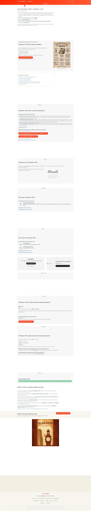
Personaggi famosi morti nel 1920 (24, 250)
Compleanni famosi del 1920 (55, 381)
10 (32, 5)
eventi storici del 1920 (28, 408)
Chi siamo (42, 500)
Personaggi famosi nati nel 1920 (24, 207)
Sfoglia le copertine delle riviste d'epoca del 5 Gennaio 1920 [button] (32, 133)
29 (68, 5)
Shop (36, 498)
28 (66, 5)
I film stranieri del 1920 (44, 381)
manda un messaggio (31, 263)
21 (53, 5)
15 (41, 5)
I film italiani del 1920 (33, 381)
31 (72, 5)
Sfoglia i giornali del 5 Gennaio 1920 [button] (27, 136)
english (73, 1)
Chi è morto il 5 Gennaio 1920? (25, 80)
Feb (49, 3)
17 (45, 5)
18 (47, 5)
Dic (41, 3)
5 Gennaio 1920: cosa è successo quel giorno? (27, 76)
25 (60, 5)
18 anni (47, 346)
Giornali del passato (41, 498)
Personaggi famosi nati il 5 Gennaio (25, 209)
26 (62, 5)
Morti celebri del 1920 (66, 381)
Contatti (47, 500)
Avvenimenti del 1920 (22, 127)
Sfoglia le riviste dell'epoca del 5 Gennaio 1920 (27, 140)
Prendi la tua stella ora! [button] (25, 321)
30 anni (50, 346)
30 (70, 5)
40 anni (53, 346)
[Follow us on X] (42, 496)
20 (51, 5)
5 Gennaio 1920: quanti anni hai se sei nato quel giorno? (29, 82)
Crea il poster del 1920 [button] (24, 57)
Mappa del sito (36, 500)
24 (55, 176)
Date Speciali (49, 498)
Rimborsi (55, 500)
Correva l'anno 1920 (23, 84)
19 (49, 5)
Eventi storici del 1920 (23, 381)
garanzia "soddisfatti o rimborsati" (30, 59)
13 (38, 5)
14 (51, 175)
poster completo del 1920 (43, 408)
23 (57, 5)
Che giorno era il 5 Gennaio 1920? (25, 78)
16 (43, 5)
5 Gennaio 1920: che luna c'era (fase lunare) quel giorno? (29, 81)
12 (36, 5)
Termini (51, 500)
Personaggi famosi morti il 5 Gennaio (25, 252)
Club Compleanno (55, 498)
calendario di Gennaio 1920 (59, 166)
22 (55, 5)
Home (33, 498)
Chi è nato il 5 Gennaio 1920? (24, 79)
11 (34, 5)
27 (64, 5)
